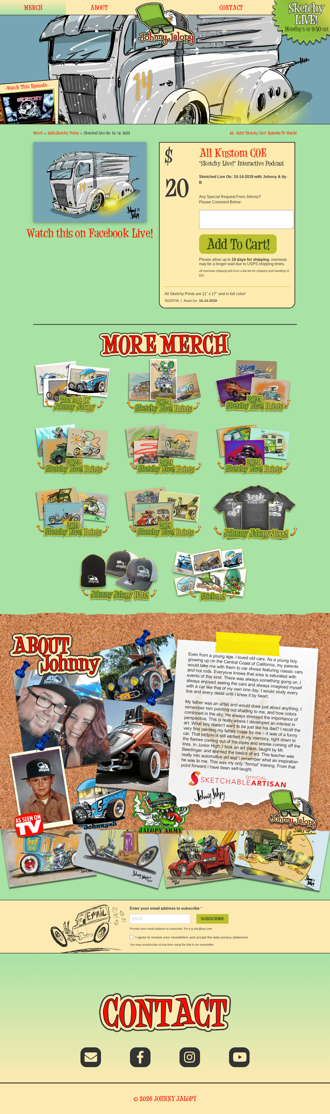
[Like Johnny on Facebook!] (140, 1060)
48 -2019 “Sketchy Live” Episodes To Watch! (263, 132)
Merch (38, 132)
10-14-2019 (208, 301)
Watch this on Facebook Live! (89, 233)
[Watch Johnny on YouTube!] (239, 1060)
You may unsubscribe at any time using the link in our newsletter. (172, 944)
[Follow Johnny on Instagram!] (190, 1060)
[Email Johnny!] (90, 1060)
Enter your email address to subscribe (165, 908)
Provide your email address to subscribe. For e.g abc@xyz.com (171, 928)
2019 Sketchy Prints (63, 132)
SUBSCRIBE (212, 919)
